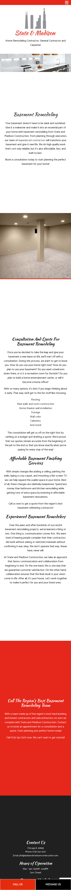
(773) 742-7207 (39, 852)
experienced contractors (31, 140)
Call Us (18, 884)
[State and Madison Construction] (35, 21)
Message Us (53, 884)
